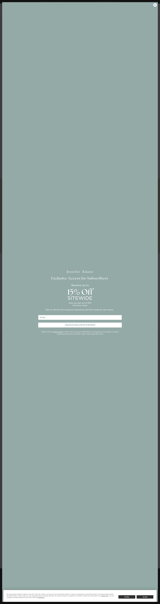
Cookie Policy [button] (105, 596)
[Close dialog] (155, 5)
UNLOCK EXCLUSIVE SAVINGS (80, 325)
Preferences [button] (41, 597)
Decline (127, 597)
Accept (145, 597)
